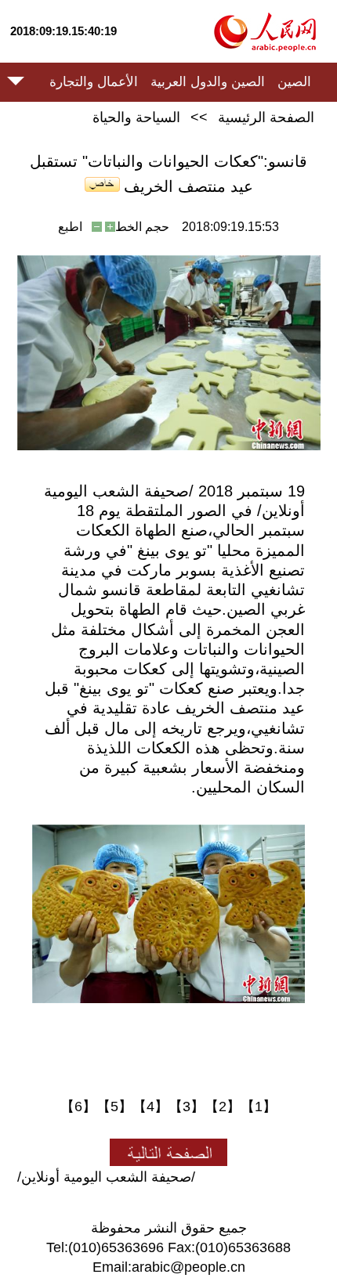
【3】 (186, 1106)
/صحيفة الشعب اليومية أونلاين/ (106, 1177)
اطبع (70, 226)
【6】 (78, 1106)
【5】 (114, 1106)
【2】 (223, 1106)
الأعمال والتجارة (93, 81)
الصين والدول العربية (207, 81)
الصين (294, 81)
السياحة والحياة (136, 117)
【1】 (259, 1106)
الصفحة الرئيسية (266, 117)
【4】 (150, 1106)
